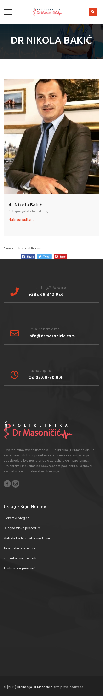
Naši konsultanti (21, 220)
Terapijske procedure (19, 548)
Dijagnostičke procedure (22, 528)
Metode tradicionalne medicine (27, 538)
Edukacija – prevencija (20, 568)
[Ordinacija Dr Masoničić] (51, 12)
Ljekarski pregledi (17, 518)
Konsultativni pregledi (20, 558)
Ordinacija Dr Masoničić (35, 687)
